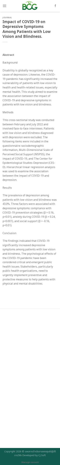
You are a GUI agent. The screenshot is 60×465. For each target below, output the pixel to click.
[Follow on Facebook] (55, 5)
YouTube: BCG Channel (19, 445)
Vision (9, 365)
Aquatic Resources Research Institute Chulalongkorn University (28, 406)
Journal (7, 17)
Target (9, 359)
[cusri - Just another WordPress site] (30, 6)
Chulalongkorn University (21, 387)
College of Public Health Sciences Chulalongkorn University (26, 426)
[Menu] (4, 6)
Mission (10, 371)
